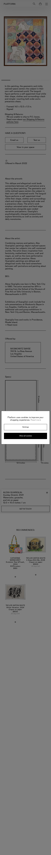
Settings (25, 427)
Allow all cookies (25, 436)
